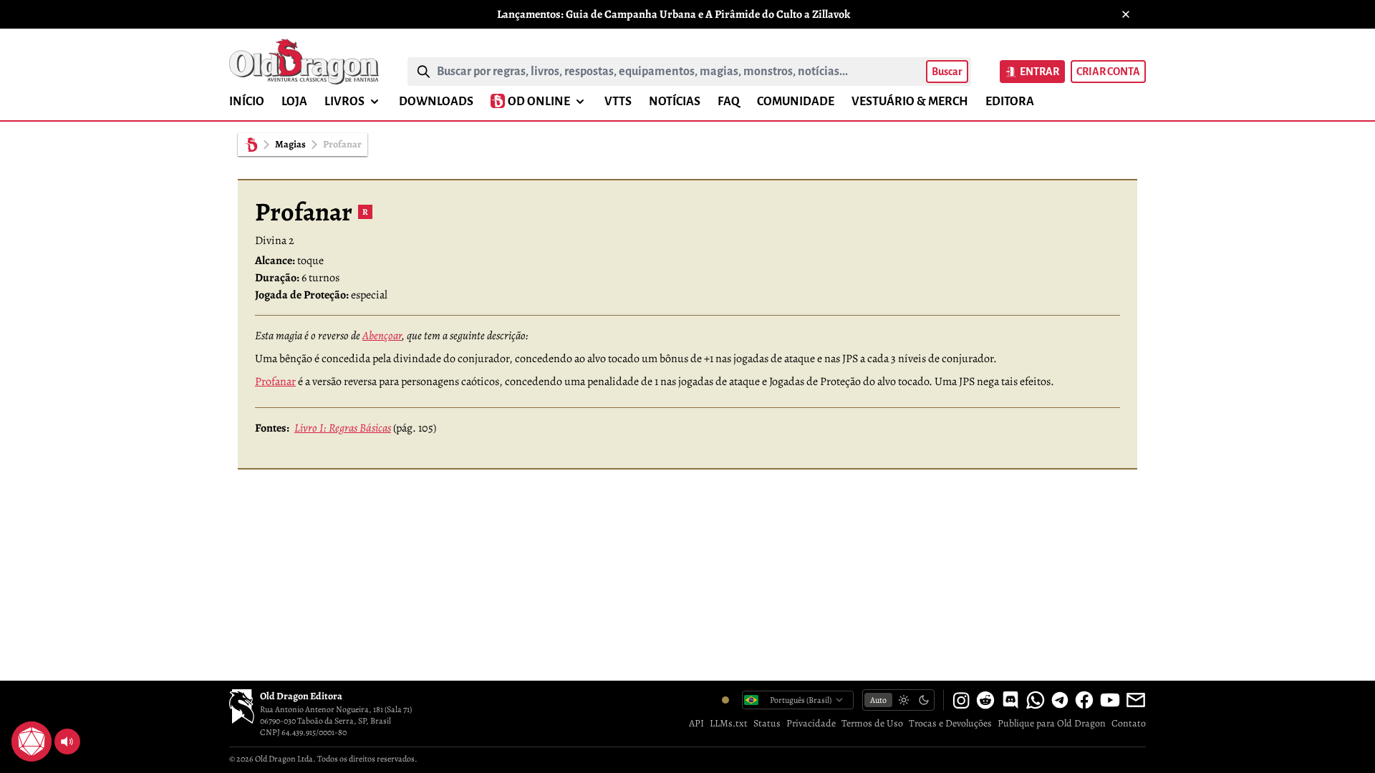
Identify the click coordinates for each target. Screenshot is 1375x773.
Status (767, 723)
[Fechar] (1125, 14)
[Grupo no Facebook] (1084, 700)
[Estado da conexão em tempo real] (725, 700)
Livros (344, 101)
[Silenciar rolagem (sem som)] (67, 741)
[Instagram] (961, 700)
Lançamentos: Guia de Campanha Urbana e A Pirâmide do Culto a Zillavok (673, 14)
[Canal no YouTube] (1110, 700)
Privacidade (811, 723)
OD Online (539, 101)
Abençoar (382, 336)
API (696, 723)
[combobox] (678, 72)
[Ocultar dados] (49, 724)
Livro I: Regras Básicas (342, 428)
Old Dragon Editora (301, 696)
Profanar (275, 381)
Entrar (1039, 71)
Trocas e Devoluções (950, 723)
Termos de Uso (872, 723)
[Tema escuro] (923, 700)
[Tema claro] (903, 700)
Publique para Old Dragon (1052, 723)
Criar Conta (1108, 71)
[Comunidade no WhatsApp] (1036, 700)
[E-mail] (1136, 700)
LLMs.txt (729, 723)
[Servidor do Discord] (1010, 700)
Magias (290, 144)
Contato (1128, 723)
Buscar (947, 71)
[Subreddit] (985, 700)
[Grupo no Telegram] (1059, 700)
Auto (878, 700)
